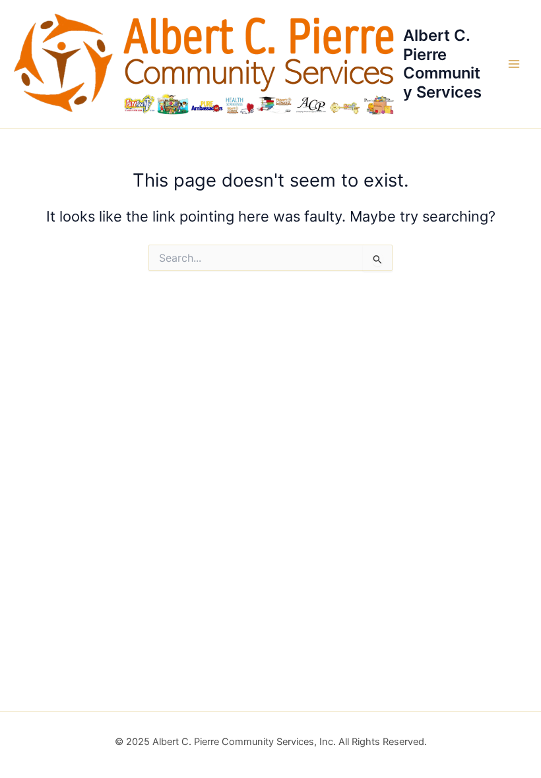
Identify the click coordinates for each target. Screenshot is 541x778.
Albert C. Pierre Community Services (442, 63)
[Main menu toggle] (514, 64)
